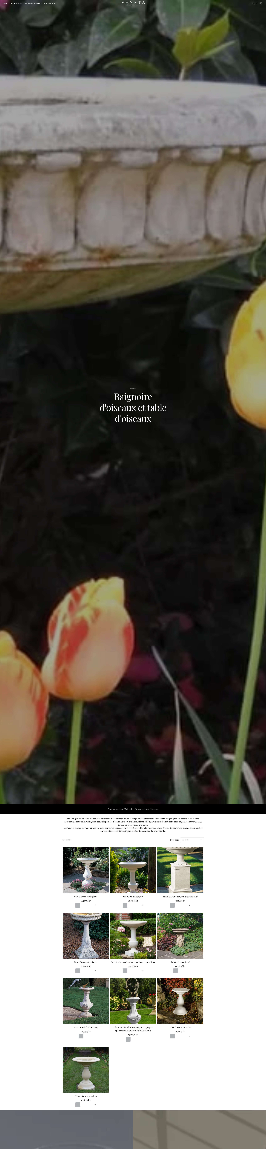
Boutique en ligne (115, 809)
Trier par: (174, 839)
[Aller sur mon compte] (257, 4)
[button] (253, 3)
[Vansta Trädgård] (133, 3)
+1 (95, 905)
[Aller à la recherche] (253, 3)
